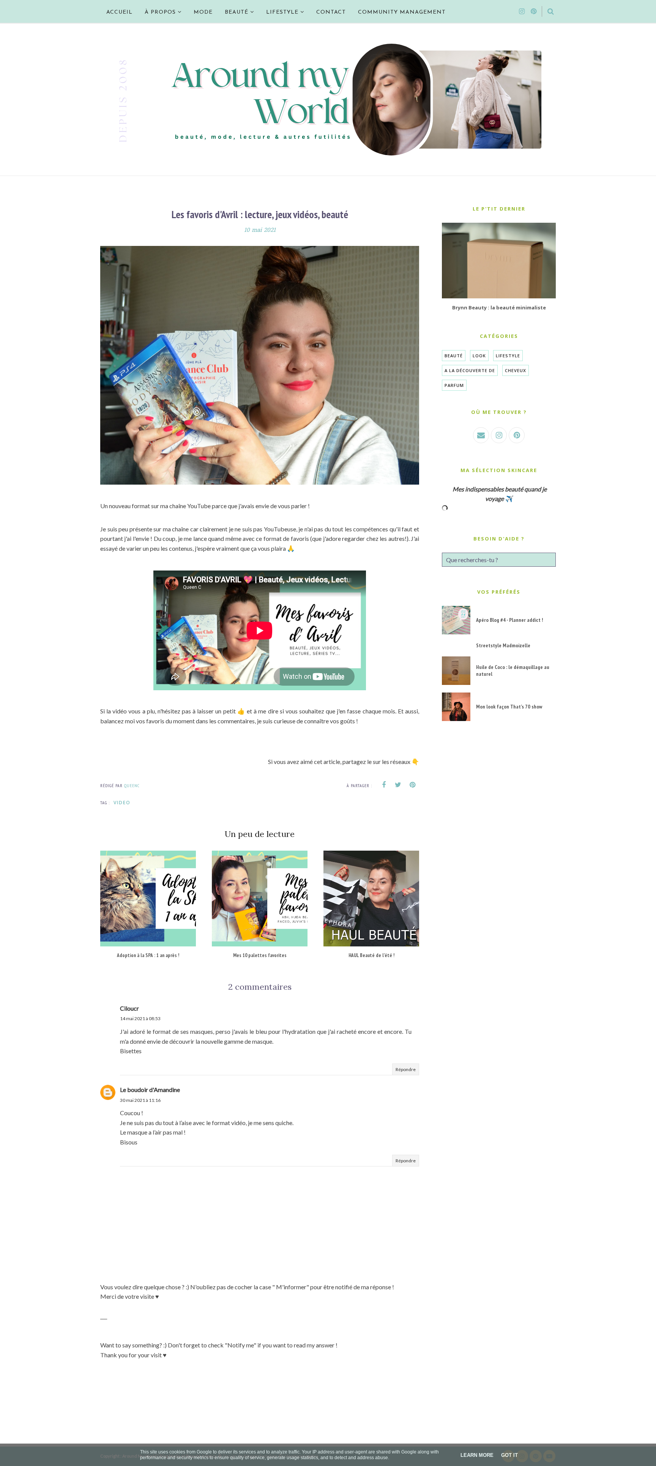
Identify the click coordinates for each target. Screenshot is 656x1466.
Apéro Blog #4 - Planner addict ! (509, 620)
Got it (509, 1455)
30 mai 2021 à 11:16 (140, 1100)
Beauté (454, 355)
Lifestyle (508, 355)
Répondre (406, 1069)
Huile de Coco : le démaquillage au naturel (512, 670)
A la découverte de (470, 370)
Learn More (477, 1455)
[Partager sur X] (398, 785)
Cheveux (515, 370)
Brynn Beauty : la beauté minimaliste (499, 307)
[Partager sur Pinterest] (413, 785)
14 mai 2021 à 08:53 (140, 1018)
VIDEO (122, 802)
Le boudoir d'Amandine (150, 1089)
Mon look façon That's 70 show (509, 706)
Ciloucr (129, 1008)
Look (479, 355)
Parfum (454, 385)
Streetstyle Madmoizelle (503, 645)
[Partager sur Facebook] (384, 785)
